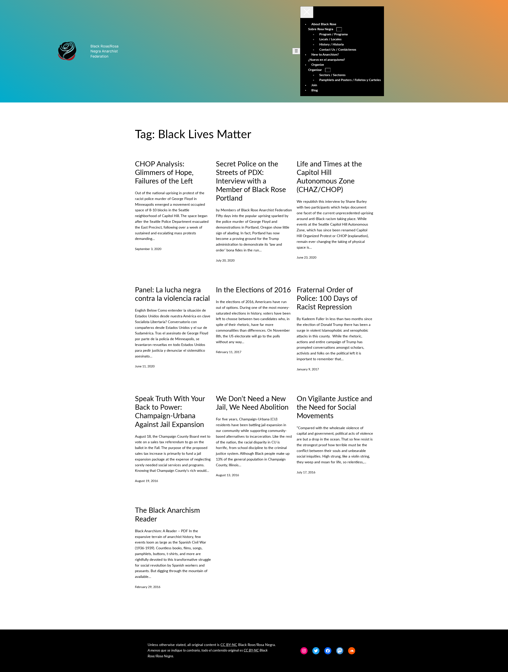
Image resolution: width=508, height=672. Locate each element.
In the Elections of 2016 (253, 290)
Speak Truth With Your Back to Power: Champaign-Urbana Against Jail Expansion (170, 411)
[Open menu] (296, 51)
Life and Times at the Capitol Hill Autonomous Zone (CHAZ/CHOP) (329, 177)
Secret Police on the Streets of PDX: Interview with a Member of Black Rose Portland (251, 181)
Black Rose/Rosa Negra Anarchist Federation (104, 51)
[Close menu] (306, 12)
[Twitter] (315, 650)
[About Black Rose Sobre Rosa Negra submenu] (339, 29)
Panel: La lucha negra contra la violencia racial (172, 294)
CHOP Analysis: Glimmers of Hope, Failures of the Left (164, 173)
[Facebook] (327, 650)
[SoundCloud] (351, 650)
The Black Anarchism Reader (167, 515)
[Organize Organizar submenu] (328, 70)
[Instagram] (304, 650)
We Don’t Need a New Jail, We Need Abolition (252, 403)
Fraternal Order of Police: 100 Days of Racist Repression (327, 299)
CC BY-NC (228, 645)
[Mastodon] (339, 650)
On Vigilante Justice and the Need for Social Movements (334, 407)
